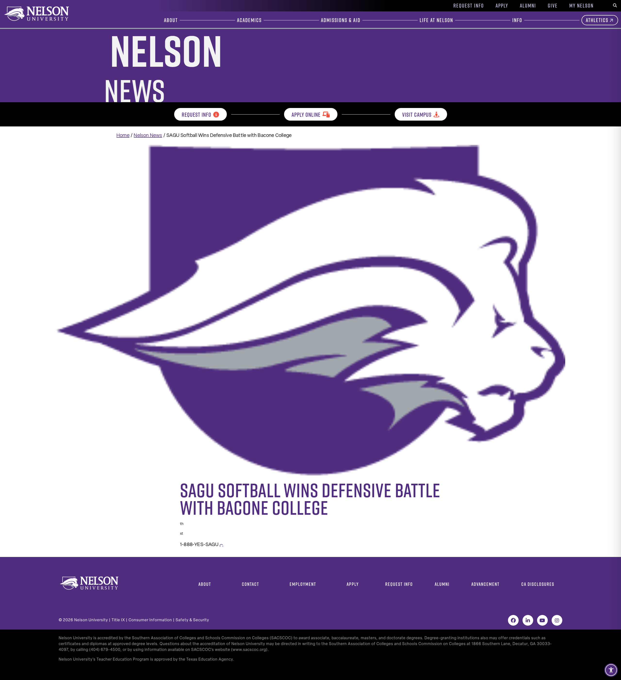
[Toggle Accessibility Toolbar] (611, 670)
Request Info (468, 5)
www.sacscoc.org (249, 650)
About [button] (171, 20)
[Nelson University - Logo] (36, 13)
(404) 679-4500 (104, 650)
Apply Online (306, 114)
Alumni (528, 5)
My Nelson (581, 5)
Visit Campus (417, 114)
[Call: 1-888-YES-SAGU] (221, 544)
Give (553, 5)
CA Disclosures (537, 584)
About (204, 584)
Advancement (485, 584)
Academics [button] (249, 20)
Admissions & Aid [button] (340, 20)
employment (303, 584)
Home (123, 135)
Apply (502, 5)
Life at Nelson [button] (436, 20)
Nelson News (148, 135)
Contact (250, 584)
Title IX (118, 620)
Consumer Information (150, 620)
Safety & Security (192, 620)
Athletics (597, 20)
